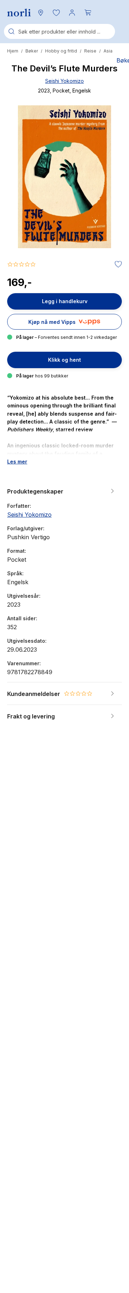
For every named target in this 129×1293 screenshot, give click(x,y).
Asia (108, 51)
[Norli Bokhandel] (19, 12)
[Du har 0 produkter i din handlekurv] (88, 12)
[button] (56, 12)
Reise (90, 51)
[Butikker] (40, 12)
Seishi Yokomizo (64, 81)
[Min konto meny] (72, 12)
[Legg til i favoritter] (116, 264)
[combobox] (59, 31)
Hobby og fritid (61, 51)
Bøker (31, 51)
